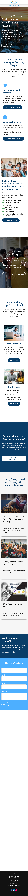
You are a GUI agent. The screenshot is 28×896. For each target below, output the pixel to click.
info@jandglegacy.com (14, 887)
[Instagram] (16, 890)
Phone (3, 683)
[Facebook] (11, 890)
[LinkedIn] (14, 890)
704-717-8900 (16, 877)
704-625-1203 (15, 876)
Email (3, 675)
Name (3, 667)
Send (5, 704)
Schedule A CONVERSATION (14, 274)
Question (4, 691)
